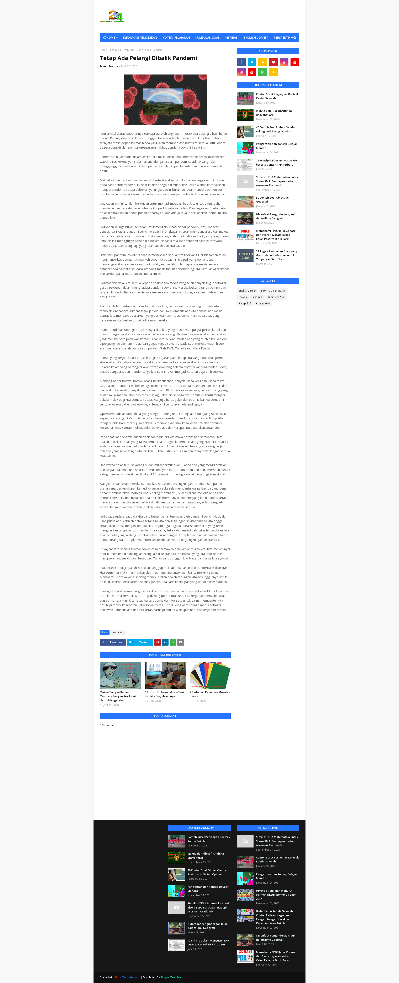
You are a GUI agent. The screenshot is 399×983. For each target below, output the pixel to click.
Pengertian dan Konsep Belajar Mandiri (276, 146)
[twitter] (252, 62)
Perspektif (245, 303)
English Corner (247, 290)
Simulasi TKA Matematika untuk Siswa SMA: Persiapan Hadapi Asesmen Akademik (277, 181)
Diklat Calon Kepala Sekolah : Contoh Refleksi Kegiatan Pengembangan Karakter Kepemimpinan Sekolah (275, 917)
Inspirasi (114, 50)
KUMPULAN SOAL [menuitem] (207, 37)
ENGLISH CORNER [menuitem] (256, 37)
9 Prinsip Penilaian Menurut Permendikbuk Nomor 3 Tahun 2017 (276, 895)
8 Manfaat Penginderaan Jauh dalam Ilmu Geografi (276, 216)
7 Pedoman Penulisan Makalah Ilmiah (210, 694)
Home (103, 50)
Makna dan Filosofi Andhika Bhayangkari (274, 113)
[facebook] (241, 62)
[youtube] (295, 62)
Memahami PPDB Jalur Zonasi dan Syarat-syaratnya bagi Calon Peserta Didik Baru (275, 235)
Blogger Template (171, 977)
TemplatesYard (131, 977)
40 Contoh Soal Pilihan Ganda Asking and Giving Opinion (275, 129)
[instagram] (284, 62)
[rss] (262, 62)
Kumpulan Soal (276, 297)
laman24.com (109, 66)
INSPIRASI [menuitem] (231, 37)
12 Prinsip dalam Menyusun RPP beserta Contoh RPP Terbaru (277, 162)
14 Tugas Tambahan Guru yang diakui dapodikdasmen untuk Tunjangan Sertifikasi (276, 255)
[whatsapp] (262, 72)
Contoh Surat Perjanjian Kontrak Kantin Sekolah (277, 96)
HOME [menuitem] (110, 37)
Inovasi (243, 297)
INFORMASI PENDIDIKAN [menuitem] (140, 37)
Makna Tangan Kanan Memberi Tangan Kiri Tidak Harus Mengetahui (118, 696)
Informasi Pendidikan (273, 290)
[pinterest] (273, 62)
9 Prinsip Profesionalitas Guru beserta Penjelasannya (164, 694)
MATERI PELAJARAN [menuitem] (176, 37)
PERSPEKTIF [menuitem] (282, 37)
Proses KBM (263, 303)
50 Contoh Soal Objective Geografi (272, 200)
